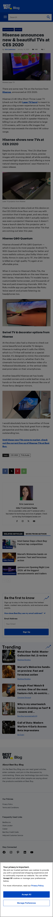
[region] (26, 889)
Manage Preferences (26, 903)
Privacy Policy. (37, 885)
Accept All (26, 894)
